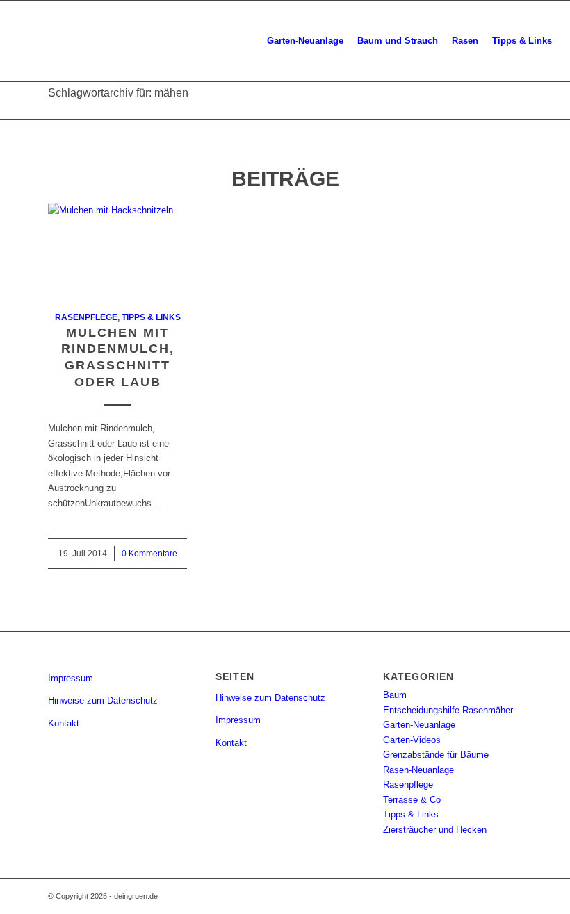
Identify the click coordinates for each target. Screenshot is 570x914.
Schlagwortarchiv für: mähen (118, 93)
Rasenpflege (86, 317)
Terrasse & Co (412, 800)
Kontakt (63, 723)
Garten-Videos (412, 740)
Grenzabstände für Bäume (436, 754)
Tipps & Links (151, 317)
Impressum (70, 678)
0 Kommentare (149, 553)
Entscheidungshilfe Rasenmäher (448, 710)
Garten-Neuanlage (419, 725)
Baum (395, 695)
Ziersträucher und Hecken (435, 829)
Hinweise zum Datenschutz (103, 700)
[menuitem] (305, 41)
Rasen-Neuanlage (418, 770)
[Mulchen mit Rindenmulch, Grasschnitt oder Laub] (117, 249)
